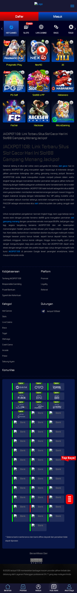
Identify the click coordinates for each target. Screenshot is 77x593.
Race (56, 32)
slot (36, 203)
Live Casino (41, 32)
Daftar (19, 16)
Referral (44, 289)
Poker (4, 356)
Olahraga (6, 339)
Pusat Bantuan (8, 289)
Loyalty (44, 284)
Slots (26, 32)
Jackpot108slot (53, 311)
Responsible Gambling (11, 284)
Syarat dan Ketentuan (11, 295)
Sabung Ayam (8, 361)
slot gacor (63, 166)
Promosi (44, 278)
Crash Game (7, 344)
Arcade (5, 350)
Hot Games (11, 32)
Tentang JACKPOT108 (11, 278)
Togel (4, 333)
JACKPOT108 (14, 251)
